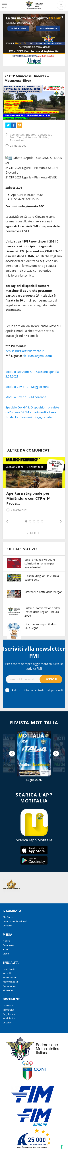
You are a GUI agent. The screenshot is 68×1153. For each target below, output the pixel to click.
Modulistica (9, 1018)
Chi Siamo (8, 917)
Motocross (31, 137)
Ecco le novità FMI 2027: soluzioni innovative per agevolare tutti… (39, 563)
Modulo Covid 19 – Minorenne (25, 397)
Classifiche (8, 1009)
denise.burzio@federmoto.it (24, 351)
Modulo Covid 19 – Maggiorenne (27, 387)
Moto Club (16, 137)
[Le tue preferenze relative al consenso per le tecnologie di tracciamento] (61, 1146)
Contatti (7, 925)
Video (6, 953)
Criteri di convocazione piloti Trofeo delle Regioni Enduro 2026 (42, 611)
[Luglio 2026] (34, 753)
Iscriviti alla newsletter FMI (34, 652)
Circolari (7, 1022)
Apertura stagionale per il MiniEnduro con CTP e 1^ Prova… (29, 498)
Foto (5, 949)
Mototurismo (10, 977)
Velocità (7, 973)
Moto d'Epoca (10, 981)
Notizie (43, 137)
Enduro (30, 134)
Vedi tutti (34, 533)
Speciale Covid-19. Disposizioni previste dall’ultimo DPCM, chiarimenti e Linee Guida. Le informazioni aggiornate (32, 412)
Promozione (17, 140)
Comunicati (17, 134)
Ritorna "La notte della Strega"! (43, 592)
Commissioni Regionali (15, 921)
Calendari (8, 1005)
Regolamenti (9, 1014)
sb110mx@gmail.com (37, 356)
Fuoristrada (44, 134)
